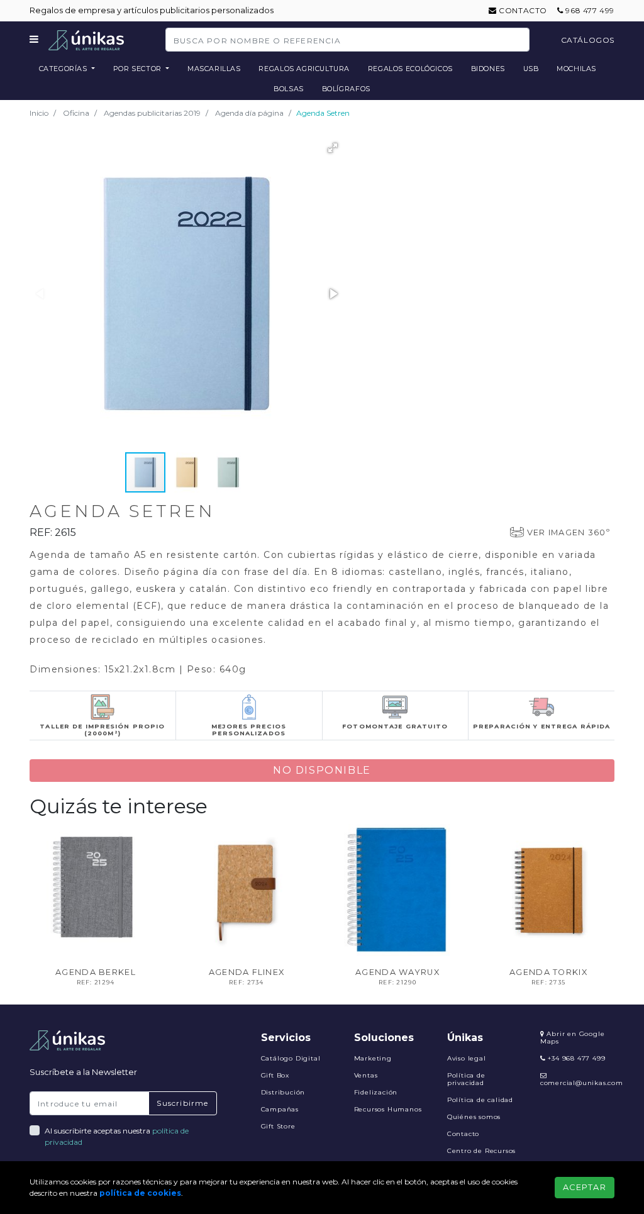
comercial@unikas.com (581, 1083)
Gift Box (275, 1075)
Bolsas (289, 88)
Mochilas (576, 68)
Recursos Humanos (388, 1109)
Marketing (373, 1058)
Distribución (283, 1092)
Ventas (366, 1075)
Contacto (522, 10)
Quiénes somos (474, 1117)
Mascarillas (214, 68)
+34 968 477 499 (576, 1058)
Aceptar (584, 1187)
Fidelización (376, 1092)
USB (531, 68)
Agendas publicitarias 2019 (152, 113)
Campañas (280, 1109)
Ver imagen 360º (568, 532)
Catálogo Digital (291, 1058)
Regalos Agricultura (304, 68)
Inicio (39, 113)
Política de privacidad (466, 1079)
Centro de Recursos (481, 1151)
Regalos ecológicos (410, 68)
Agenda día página (249, 113)
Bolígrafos (346, 88)
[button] (333, 148)
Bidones (488, 68)
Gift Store (278, 1126)
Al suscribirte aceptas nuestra (117, 1136)
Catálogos (587, 40)
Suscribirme (182, 1103)
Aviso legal (466, 1058)
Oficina (76, 113)
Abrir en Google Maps (572, 1037)
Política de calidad (480, 1100)
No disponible (322, 770)
